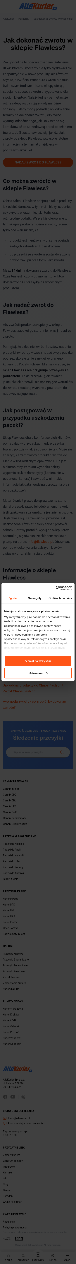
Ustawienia (36, 672)
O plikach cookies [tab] (60, 598)
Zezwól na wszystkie (38, 661)
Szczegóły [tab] (35, 598)
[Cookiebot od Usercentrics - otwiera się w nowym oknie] (55, 588)
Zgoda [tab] (12, 598)
